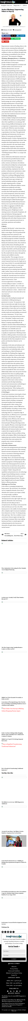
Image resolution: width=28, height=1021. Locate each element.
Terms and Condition (14, 971)
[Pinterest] (8, 932)
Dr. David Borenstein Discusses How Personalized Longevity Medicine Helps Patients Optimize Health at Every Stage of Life (14, 893)
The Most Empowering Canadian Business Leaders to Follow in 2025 (12, 648)
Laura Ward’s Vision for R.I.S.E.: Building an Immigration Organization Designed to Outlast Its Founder (14, 862)
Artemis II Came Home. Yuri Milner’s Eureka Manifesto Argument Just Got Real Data (12, 832)
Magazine (17, 5)
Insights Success (6, 5)
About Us (14, 966)
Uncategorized (17, 30)
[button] (26, 2)
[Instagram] (13, 932)
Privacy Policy (14, 968)
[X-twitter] (5, 932)
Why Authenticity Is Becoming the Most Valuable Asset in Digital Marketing (14, 568)
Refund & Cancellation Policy (14, 973)
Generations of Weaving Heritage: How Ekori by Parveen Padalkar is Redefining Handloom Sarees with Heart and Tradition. (14, 703)
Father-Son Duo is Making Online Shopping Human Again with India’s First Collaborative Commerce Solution (13, 734)
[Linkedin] (11, 932)
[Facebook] (3, 932)
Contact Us (14, 975)
